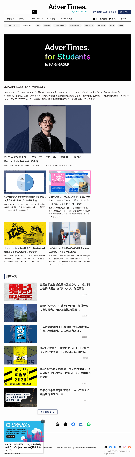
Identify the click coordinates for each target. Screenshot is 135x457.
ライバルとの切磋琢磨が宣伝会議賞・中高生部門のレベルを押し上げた (69, 250)
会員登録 (112, 12)
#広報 (112, 25)
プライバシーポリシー (63, 447)
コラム (21, 18)
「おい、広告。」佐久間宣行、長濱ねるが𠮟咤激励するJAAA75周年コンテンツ (24, 250)
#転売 (121, 25)
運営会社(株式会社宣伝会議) (85, 447)
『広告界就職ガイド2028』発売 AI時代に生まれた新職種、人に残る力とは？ (64, 329)
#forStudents (59, 25)
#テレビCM (89, 25)
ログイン (124, 12)
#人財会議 (101, 25)
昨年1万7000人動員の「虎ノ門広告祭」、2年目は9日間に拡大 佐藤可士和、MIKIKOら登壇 (65, 373)
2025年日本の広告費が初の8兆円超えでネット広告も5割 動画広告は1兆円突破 (25, 198)
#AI (38, 25)
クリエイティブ (50, 18)
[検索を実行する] (34, 12)
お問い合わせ (47, 447)
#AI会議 (47, 25)
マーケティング (34, 18)
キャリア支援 (66, 18)
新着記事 (10, 18)
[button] (58, 424)
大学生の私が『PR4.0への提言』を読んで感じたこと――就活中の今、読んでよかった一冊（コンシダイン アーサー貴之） (69, 200)
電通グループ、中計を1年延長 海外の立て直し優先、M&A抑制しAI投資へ (64, 307)
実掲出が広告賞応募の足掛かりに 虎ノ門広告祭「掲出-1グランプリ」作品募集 (65, 286)
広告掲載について (100, 12)
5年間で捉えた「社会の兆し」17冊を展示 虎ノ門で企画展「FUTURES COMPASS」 (66, 350)
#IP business (75, 25)
